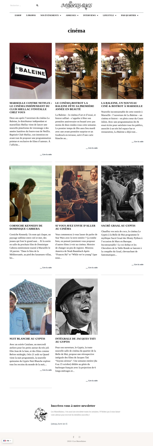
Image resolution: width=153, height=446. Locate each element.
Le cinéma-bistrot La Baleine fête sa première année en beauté (74, 106)
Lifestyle (108, 15)
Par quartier (128, 15)
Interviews (89, 15)
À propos (31, 15)
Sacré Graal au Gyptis (118, 225)
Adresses (71, 15)
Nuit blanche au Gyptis (27, 338)
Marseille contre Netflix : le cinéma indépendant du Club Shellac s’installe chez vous (31, 107)
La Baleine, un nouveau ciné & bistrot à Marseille (122, 104)
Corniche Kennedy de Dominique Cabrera (26, 227)
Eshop (18, 15)
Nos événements (50, 15)
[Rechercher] (37, 5)
